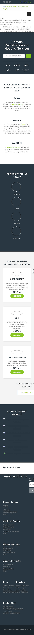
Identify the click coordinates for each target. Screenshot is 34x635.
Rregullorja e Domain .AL (11, 531)
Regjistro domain (8, 525)
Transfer (5, 508)
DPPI (4, 514)
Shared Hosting (8, 548)
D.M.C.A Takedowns (9, 592)
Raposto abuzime (21, 590)
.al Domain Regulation (10, 512)
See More (17, 296)
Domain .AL (6, 529)
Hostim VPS (6, 567)
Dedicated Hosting (9, 552)
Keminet (17, 629)
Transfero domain (8, 527)
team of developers (13, 147)
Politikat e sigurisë (21, 588)
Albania (22, 124)
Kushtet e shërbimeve (22, 586)
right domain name (18, 104)
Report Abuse (7, 590)
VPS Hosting (7, 550)
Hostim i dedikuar (8, 569)
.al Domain (6, 510)
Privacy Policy (7, 588)
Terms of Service (8, 586)
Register (5, 506)
